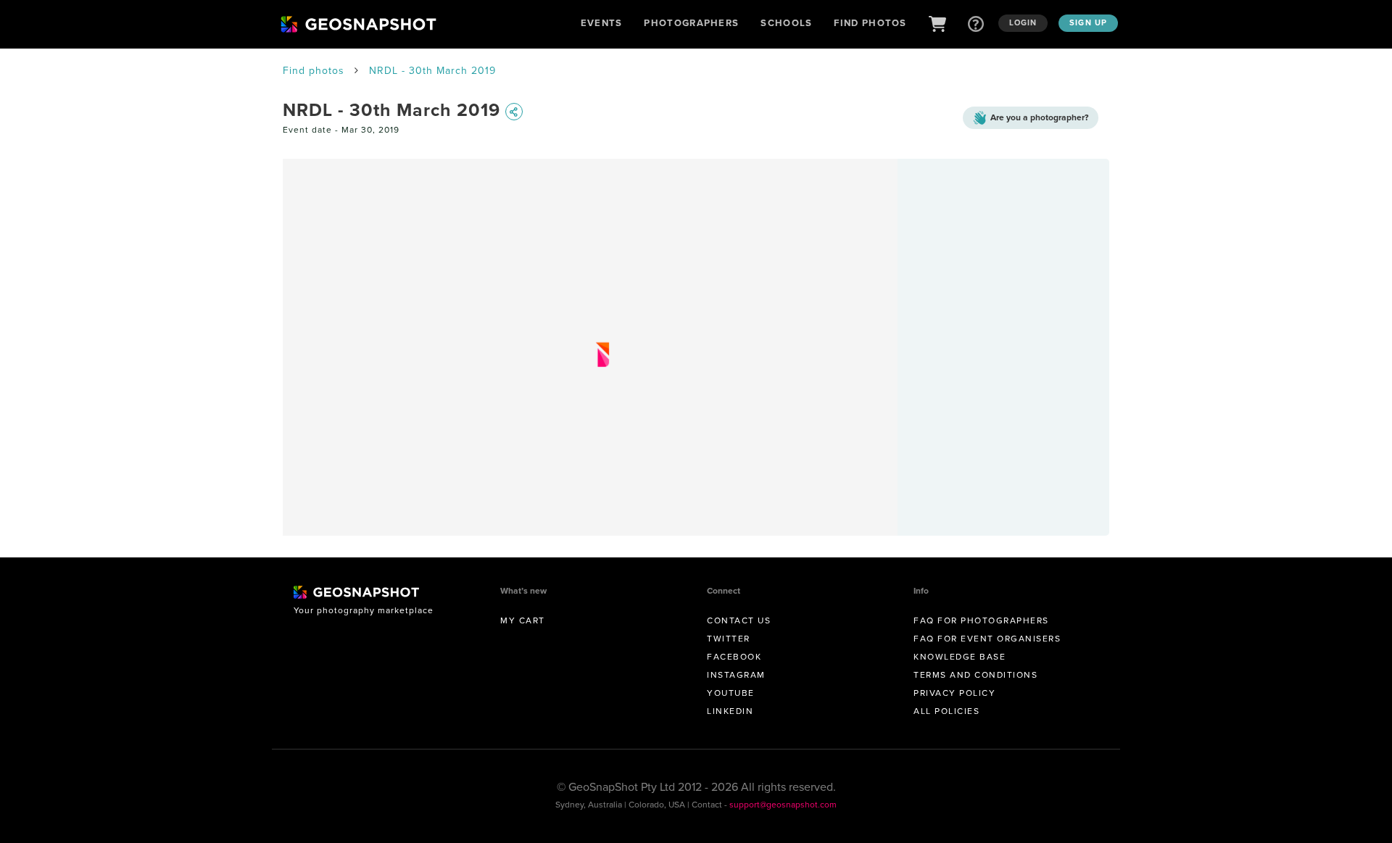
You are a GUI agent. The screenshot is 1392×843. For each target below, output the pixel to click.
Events (602, 23)
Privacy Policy (954, 692)
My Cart (522, 620)
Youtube (731, 692)
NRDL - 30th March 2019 (432, 70)
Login (1023, 22)
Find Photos (870, 23)
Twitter (728, 638)
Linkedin (730, 711)
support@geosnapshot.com (783, 804)
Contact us (739, 620)
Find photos (313, 70)
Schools (786, 23)
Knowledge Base (960, 656)
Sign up (1088, 22)
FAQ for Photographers (981, 620)
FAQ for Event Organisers (987, 638)
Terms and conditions (975, 674)
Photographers (691, 23)
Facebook (734, 656)
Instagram (736, 674)
